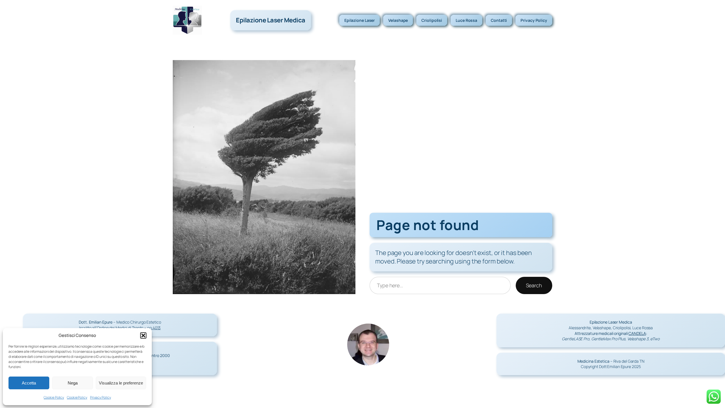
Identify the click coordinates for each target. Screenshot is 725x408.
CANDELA (637, 333)
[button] (143, 335)
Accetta (29, 383)
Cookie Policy (54, 397)
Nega (73, 383)
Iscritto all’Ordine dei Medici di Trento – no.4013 (120, 327)
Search (534, 285)
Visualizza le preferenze (121, 383)
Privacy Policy (100, 397)
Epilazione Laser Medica (270, 20)
